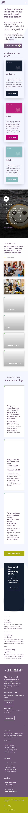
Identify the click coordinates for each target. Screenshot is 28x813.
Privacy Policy (7, 806)
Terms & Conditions (9, 810)
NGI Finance (8, 228)
